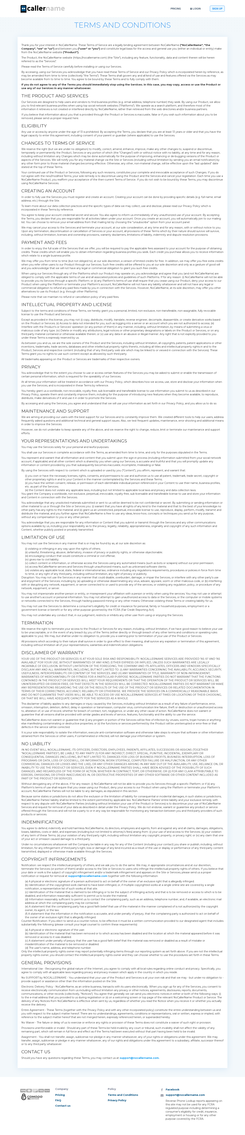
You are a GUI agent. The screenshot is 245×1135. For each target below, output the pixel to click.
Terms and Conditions (123, 1095)
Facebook (172, 1089)
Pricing (176, 8)
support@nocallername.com (87, 876)
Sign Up (217, 8)
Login (196, 8)
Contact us (62, 1105)
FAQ (58, 1100)
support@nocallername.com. (139, 1058)
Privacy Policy (117, 1100)
